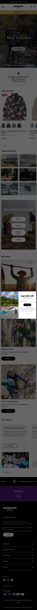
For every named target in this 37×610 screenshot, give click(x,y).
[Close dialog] (34, 293)
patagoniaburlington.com (28, 307)
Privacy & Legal (27, 313)
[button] (27, 305)
